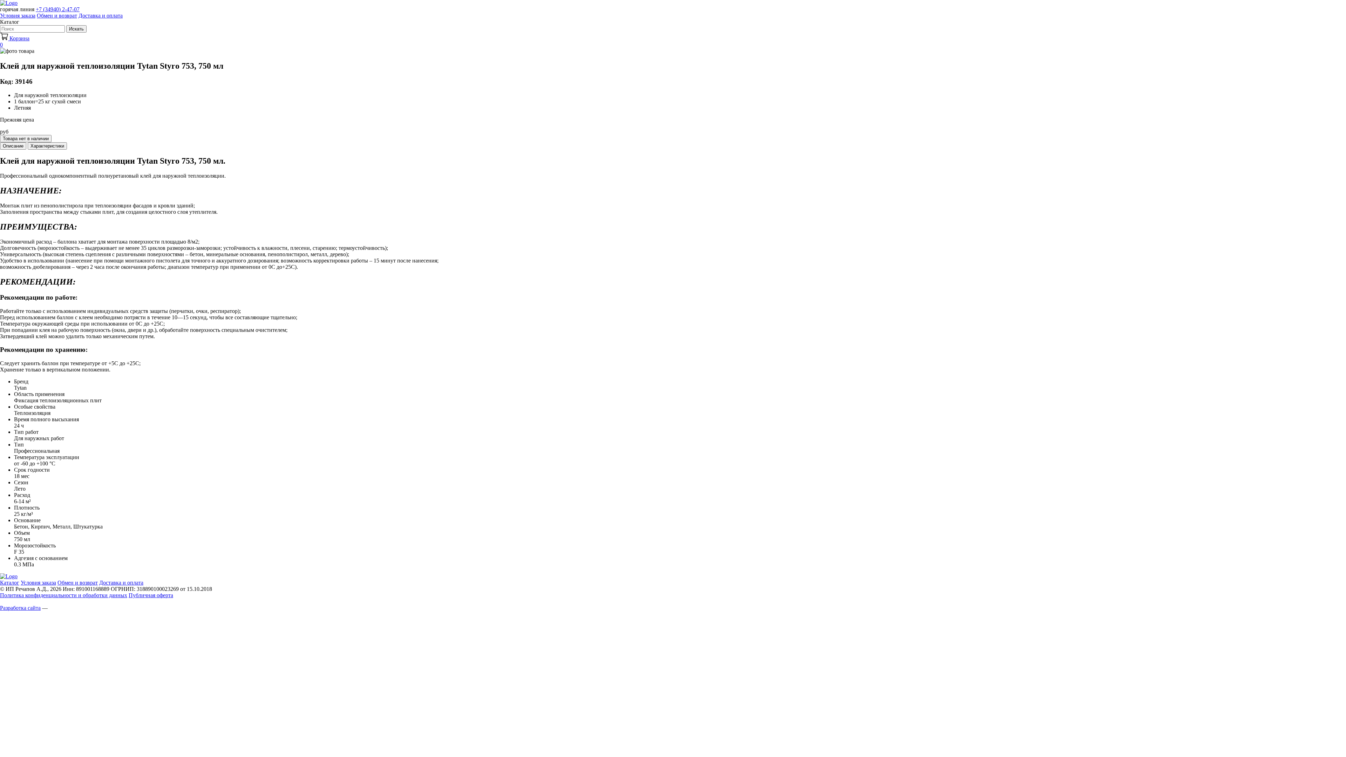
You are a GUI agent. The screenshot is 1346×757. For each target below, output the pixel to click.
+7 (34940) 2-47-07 (58, 9)
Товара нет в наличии (26, 138)
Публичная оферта (151, 595)
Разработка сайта (20, 608)
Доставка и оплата (101, 16)
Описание (13, 146)
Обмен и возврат (57, 16)
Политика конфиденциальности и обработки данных (63, 595)
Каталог (9, 583)
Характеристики (47, 146)
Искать (76, 29)
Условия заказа (17, 16)
